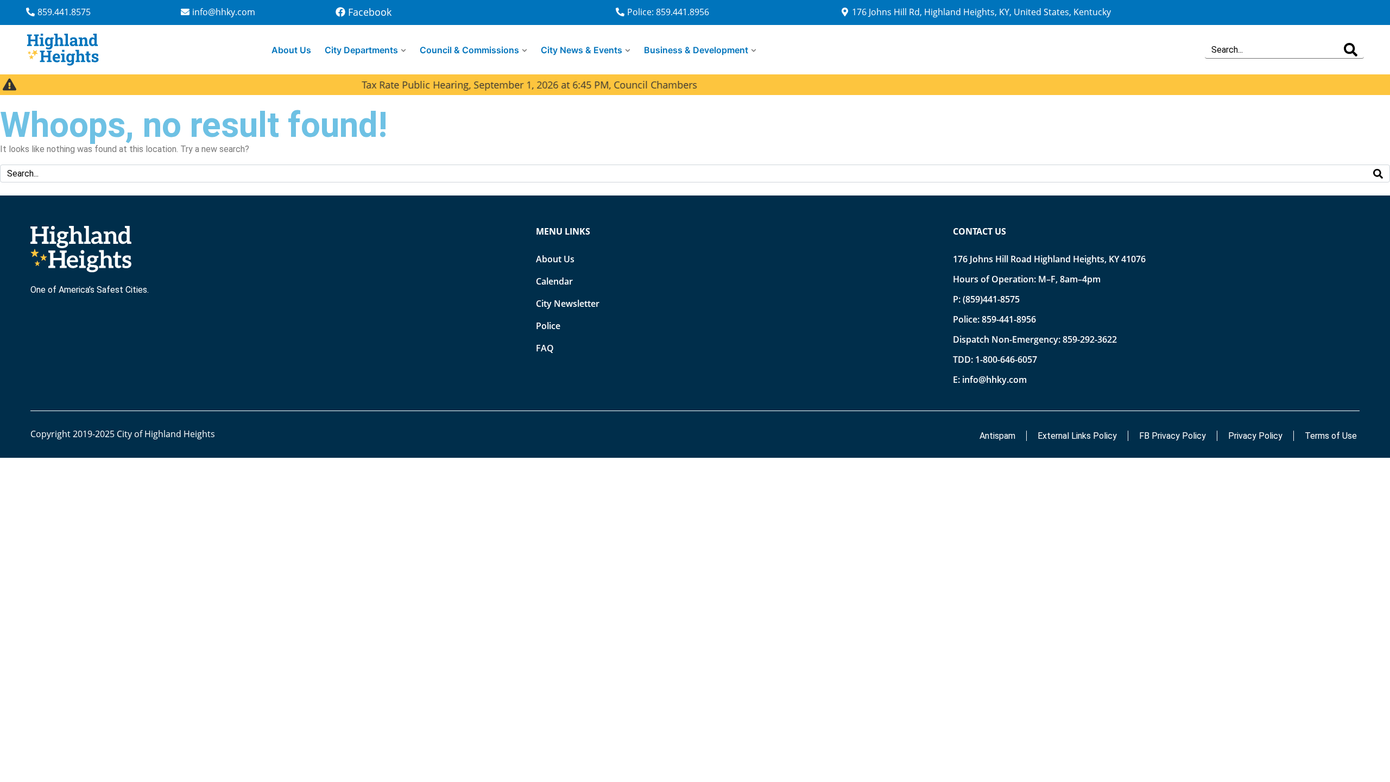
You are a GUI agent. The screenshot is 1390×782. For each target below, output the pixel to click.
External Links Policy (1077, 436)
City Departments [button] (361, 50)
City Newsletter (567, 304)
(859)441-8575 (991, 299)
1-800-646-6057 (1006, 359)
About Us (291, 50)
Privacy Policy (1255, 436)
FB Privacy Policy (1172, 436)
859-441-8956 (1009, 319)
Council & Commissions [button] (469, 50)
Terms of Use (1331, 436)
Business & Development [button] (696, 50)
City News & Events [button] (581, 50)
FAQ (545, 348)
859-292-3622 (1090, 339)
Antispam (997, 436)
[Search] (1350, 49)
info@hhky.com (994, 380)
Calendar (554, 281)
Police (548, 326)
